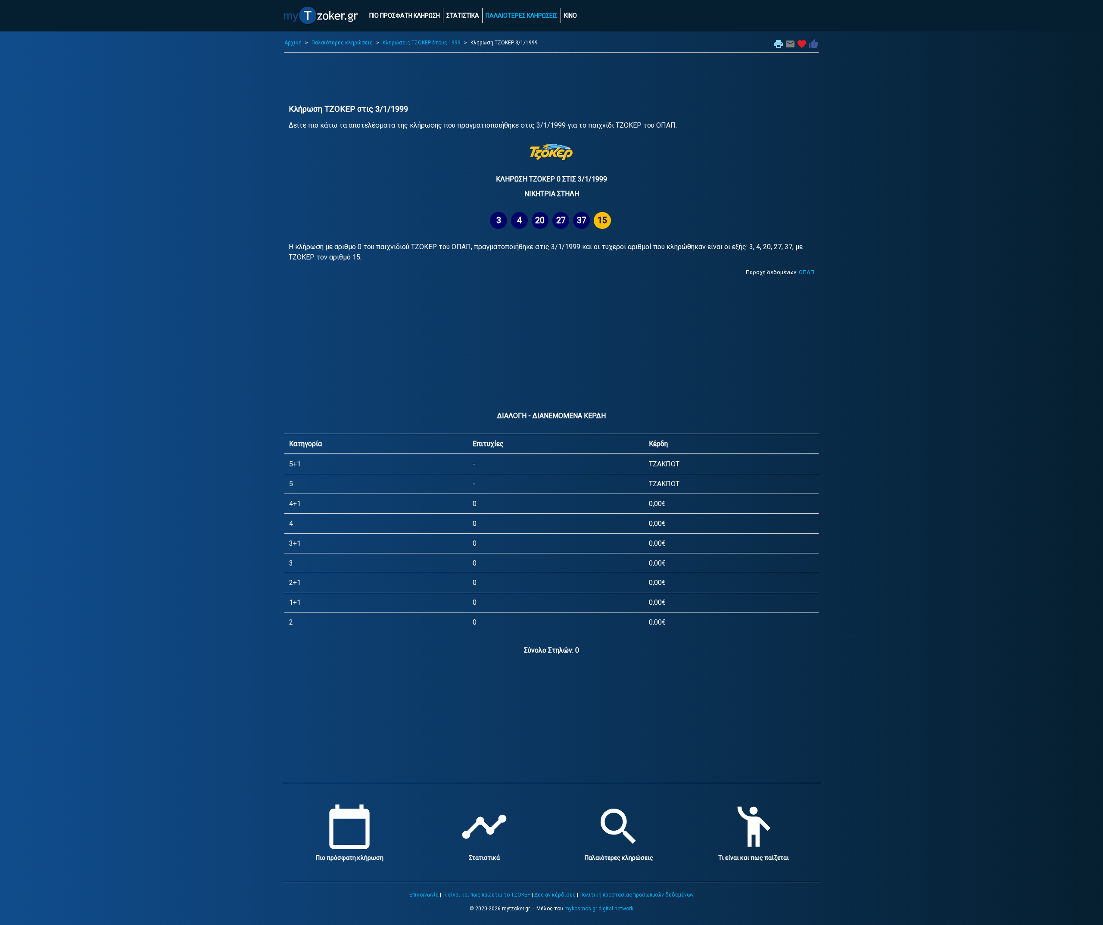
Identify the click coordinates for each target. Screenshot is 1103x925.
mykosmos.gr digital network (598, 909)
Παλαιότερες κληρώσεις (342, 43)
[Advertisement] (551, 78)
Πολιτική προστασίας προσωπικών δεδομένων (637, 895)
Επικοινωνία (424, 895)
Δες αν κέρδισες (555, 895)
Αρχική (293, 43)
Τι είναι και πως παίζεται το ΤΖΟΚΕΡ (486, 895)
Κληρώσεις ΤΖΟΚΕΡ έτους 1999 (422, 43)
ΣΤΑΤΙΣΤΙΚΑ (462, 15)
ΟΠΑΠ (806, 272)
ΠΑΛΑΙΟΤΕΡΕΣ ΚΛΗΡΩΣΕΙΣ (522, 15)
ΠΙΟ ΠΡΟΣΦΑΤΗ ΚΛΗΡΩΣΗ (404, 15)
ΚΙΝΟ (570, 15)
